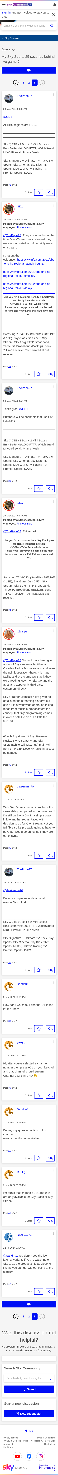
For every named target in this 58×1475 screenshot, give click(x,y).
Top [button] (30, 1430)
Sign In (54, 5)
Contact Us (49, 1444)
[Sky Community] (20, 4)
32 (9, 366)
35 (9, 764)
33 (9, 481)
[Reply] (50, 192)
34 (9, 610)
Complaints (8, 1444)
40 (9, 1150)
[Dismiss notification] (53, 14)
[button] (53, 94)
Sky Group (8, 1447)
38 (9, 1021)
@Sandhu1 (10, 1255)
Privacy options (10, 1437)
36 (9, 848)
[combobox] (26, 26)
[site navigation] (3, 4)
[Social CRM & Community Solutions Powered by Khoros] (47, 1468)
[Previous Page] (16, 83)
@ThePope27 (12, 235)
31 (9, 184)
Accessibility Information (43, 1440)
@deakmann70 (13, 890)
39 (9, 1087)
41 (9, 1213)
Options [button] (6, 49)
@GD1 (7, 116)
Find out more (24, 227)
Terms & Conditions (45, 1437)
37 (9, 962)
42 (9, 1284)
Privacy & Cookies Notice (15, 1440)
